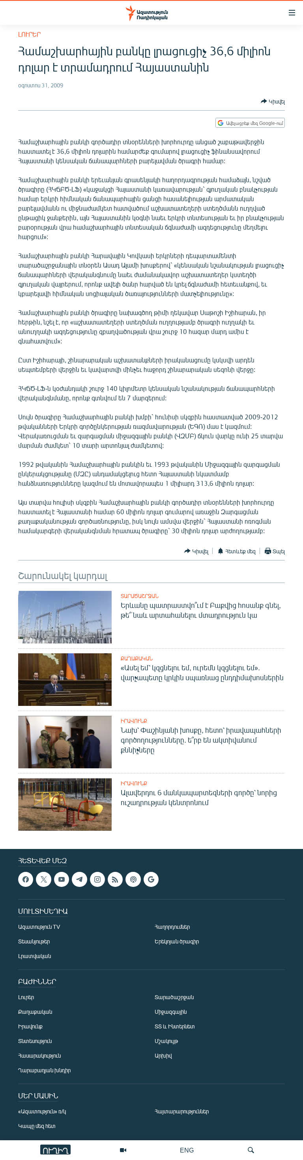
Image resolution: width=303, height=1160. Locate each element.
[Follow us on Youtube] (61, 879)
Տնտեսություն (35, 1041)
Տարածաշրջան (140, 596)
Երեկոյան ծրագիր (177, 941)
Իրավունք (134, 721)
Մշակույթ (166, 1041)
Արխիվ (163, 1055)
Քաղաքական (137, 658)
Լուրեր (29, 34)
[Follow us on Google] (151, 879)
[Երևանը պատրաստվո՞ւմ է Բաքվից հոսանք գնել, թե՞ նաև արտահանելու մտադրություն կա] (65, 617)
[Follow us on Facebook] (25, 879)
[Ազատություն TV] (123, 1150)
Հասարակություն (39, 1055)
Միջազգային (171, 1012)
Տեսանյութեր (34, 941)
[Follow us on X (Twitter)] (43, 879)
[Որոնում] (251, 1150)
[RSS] (115, 879)
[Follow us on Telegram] (79, 879)
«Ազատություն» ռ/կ (42, 1111)
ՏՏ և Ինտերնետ (175, 1026)
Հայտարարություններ (182, 1111)
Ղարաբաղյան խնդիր (44, 1070)
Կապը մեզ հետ (37, 1126)
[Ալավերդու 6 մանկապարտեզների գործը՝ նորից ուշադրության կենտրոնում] (65, 804)
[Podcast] (132, 879)
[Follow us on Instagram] (97, 879)
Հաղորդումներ (172, 927)
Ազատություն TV (39, 927)
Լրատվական (34, 956)
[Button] (273, 101)
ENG (187, 1150)
